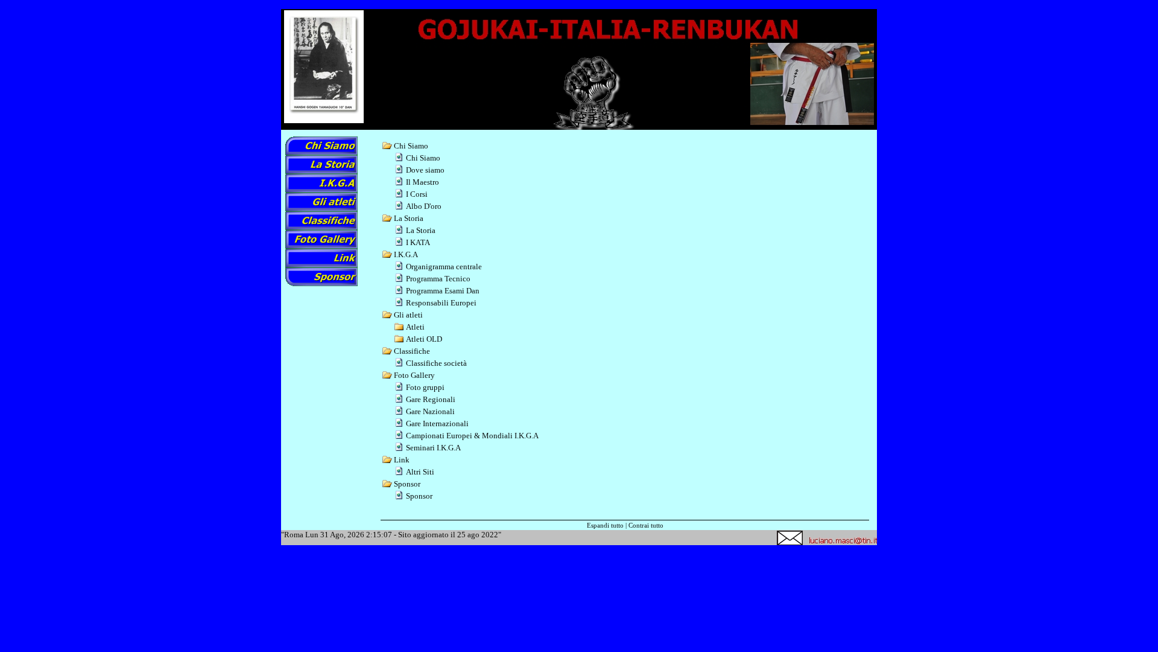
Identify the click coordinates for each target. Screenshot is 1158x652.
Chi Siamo (423, 157)
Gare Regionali (430, 399)
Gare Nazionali (430, 411)
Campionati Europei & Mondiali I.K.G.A (472, 435)
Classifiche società (436, 363)
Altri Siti (420, 471)
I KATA (418, 242)
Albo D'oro (423, 206)
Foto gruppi (425, 387)
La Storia (420, 230)
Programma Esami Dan (442, 290)
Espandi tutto (605, 525)
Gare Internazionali (437, 423)
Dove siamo (425, 169)
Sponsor (419, 495)
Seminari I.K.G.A (433, 447)
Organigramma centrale (444, 266)
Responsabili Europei (441, 302)
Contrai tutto (645, 525)
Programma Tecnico (438, 278)
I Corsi (417, 194)
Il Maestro (422, 182)
